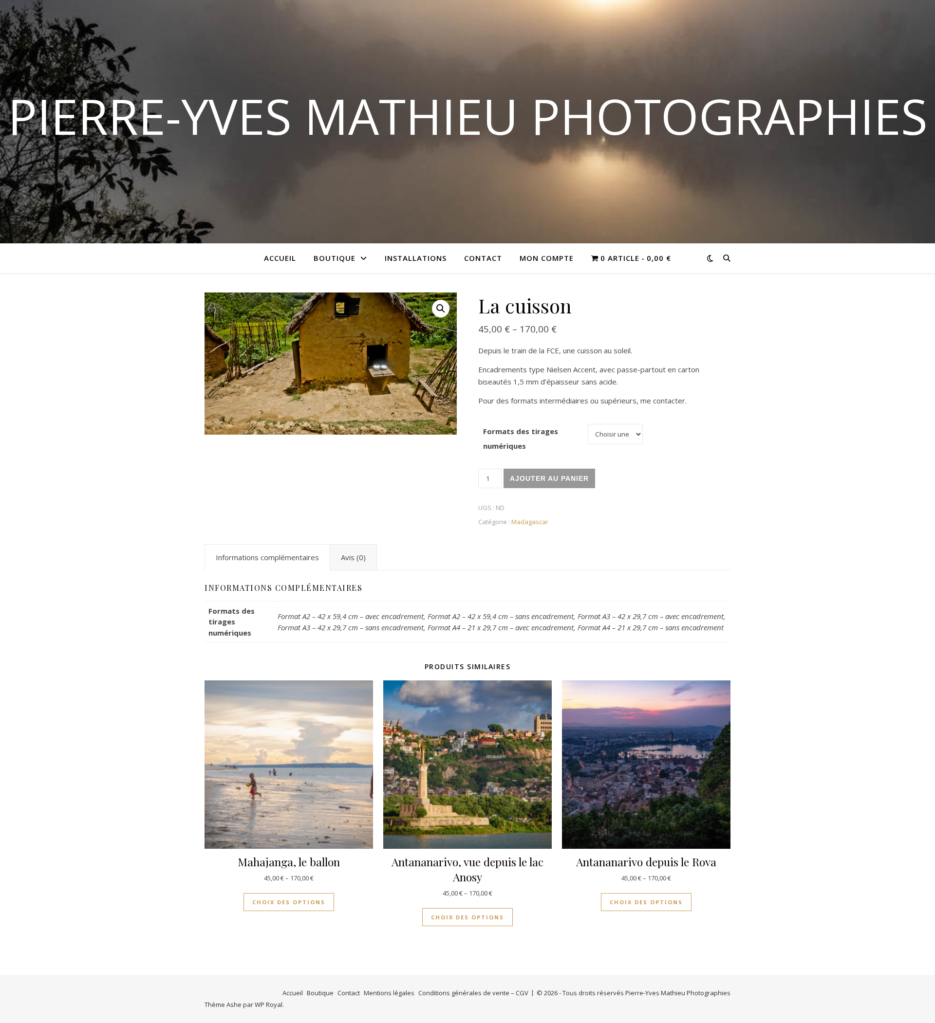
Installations (416, 258)
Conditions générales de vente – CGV (473, 992)
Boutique (334, 258)
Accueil (280, 258)
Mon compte (547, 258)
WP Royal (268, 1004)
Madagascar (529, 521)
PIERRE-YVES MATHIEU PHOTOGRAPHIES (468, 115)
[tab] (267, 557)
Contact (483, 258)
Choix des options (288, 902)
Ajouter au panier (549, 478)
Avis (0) (353, 557)
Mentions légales (389, 992)
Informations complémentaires (267, 557)
